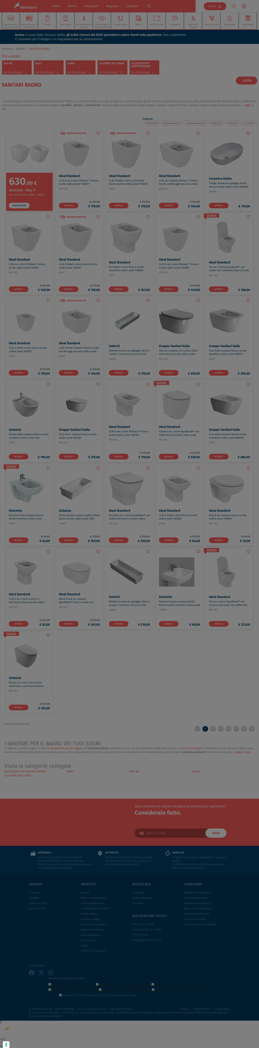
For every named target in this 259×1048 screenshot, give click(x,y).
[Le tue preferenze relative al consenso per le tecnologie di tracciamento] (6, 1044)
